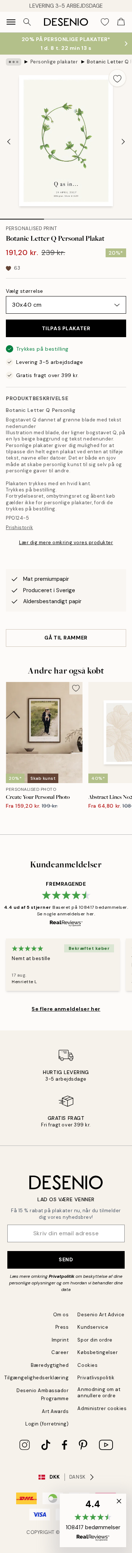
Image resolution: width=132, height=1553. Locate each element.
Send (66, 1259)
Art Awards (55, 1411)
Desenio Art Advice (100, 1315)
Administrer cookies (101, 1408)
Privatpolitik (61, 1276)
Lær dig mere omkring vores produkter (66, 542)
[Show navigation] (11, 22)
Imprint (60, 1340)
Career (60, 1352)
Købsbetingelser (97, 1352)
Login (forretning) (47, 1424)
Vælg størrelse (24, 291)
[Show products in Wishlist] (105, 22)
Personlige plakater (54, 62)
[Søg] (27, 22)
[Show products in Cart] (121, 22)
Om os (61, 1315)
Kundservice (92, 1327)
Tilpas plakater (66, 328)
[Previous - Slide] (9, 141)
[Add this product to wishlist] (117, 78)
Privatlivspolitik (95, 1378)
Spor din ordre (94, 1340)
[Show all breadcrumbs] (13, 62)
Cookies (87, 1365)
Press (62, 1327)
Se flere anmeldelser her (66, 1009)
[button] (93, 1520)
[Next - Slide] (123, 141)
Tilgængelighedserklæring (36, 1378)
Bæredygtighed (50, 1365)
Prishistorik (19, 527)
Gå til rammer (65, 637)
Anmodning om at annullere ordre (98, 1392)
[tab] (22, 217)
